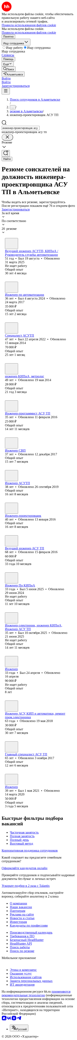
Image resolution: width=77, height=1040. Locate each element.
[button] (6, 78)
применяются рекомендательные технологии (36, 993)
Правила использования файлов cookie (29, 32)
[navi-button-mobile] (6, 91)
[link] (9, 69)
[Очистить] (7, 137)
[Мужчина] (11, 243)
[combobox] (21, 128)
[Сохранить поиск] (6, 153)
